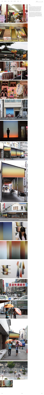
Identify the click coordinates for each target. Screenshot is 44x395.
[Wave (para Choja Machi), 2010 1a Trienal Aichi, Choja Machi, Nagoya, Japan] (14, 13)
